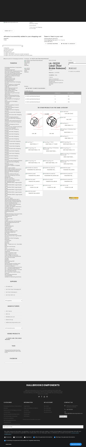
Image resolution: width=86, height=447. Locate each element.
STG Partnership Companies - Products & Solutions (12, 265)
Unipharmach (8, 227)
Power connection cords (10, 252)
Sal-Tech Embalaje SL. (11, 292)
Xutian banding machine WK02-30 (13, 201)
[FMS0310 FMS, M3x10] (34, 191)
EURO (5, 14)
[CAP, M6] (51, 121)
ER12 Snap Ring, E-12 (69, 150)
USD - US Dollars (7, 21)
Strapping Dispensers (10, 79)
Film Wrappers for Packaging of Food (12, 99)
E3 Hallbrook (9, 286)
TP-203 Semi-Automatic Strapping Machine (13, 122)
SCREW (6, 351)
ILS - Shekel (6, 16)
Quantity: (71, 62)
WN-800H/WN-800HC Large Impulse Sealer (13, 190)
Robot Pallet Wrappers (10, 89)
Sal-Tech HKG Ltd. (10, 295)
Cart (31, 22)
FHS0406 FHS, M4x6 (68, 169)
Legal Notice (27, 406)
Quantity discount (28, 91)
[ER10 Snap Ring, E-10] (34, 148)
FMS (11, 351)
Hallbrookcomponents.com (13, 322)
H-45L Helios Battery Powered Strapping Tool (12, 108)
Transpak (26, 58)
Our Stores (26, 410)
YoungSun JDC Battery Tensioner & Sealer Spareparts (16, 54)
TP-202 (19, 351)
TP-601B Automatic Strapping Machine (12, 132)
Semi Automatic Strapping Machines (13, 71)
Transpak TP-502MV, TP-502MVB (12, 165)
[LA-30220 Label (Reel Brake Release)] (35, 64)
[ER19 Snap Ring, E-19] (51, 160)
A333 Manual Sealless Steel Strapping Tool (11, 215)
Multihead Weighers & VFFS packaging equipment (11, 231)
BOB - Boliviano (7, 9)
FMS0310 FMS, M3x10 (34, 193)
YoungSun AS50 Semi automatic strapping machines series (18, 55)
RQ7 (6, 212)
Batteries (7, 260)
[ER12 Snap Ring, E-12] (69, 148)
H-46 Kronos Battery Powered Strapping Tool (12, 105)
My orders (46, 406)
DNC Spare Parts (8, 218)
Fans (6, 247)
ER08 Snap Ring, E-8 (69, 144)
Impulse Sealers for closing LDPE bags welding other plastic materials (12, 85)
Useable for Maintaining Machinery (13, 277)
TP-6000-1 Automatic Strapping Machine (12, 144)
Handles (7, 258)
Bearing (11, 350)
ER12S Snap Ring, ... (69, 157)
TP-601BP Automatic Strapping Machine (12, 110)
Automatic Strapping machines (12, 72)
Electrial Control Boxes (10, 246)
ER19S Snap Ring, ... (69, 164)
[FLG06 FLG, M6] (69, 185)
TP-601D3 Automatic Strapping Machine (12, 151)
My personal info (48, 412)
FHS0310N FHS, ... (51, 169)
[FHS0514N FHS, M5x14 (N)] (69, 179)
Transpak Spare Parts (9, 49)
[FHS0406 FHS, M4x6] (69, 167)
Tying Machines (8, 275)
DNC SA (8, 314)
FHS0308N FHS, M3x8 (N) (34, 169)
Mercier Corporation (9, 178)
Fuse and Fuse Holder (10, 257)
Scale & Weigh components (11, 255)
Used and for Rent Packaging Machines (12, 238)
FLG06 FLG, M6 (69, 187)
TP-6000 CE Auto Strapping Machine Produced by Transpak (13, 127)
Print (50, 85)
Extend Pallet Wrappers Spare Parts (13, 169)
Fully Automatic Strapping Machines (13, 73)
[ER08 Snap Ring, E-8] (69, 142)
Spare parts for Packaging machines (14, 58)
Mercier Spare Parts (8, 50)
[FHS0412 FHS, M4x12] (34, 179)
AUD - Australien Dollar (9, 6)
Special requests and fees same (12, 263)
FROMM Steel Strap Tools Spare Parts (13, 214)
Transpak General (9, 164)
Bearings (7, 243)
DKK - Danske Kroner (8, 12)
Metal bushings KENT (9, 261)
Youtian (6, 220)
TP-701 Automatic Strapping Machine (13, 160)
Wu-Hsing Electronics (10, 181)
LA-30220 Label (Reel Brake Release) (13, 339)
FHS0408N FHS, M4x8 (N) (51, 175)
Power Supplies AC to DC (10, 254)
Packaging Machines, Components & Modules (13, 68)
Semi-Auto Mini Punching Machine (13, 256)
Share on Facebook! (54, 79)
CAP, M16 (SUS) (69, 113)
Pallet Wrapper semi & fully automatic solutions (11, 91)
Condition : (52, 75)
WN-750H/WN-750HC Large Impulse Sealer (13, 188)
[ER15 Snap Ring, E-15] (34, 160)
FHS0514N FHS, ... (69, 181)
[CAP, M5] (34, 121)
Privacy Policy (27, 412)
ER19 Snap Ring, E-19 (51, 162)
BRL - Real (6, 10)
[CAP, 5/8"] (69, 117)
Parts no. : (51, 72)
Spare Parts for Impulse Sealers (12, 180)
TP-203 (16, 351)
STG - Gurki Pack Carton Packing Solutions (12, 272)
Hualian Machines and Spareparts (13, 221)
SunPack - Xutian (9, 198)
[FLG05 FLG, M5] (51, 185)
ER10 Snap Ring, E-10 (34, 150)
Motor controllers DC (10, 249)
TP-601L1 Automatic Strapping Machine (12, 137)
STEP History (26, 416)
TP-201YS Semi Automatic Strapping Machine (13, 115)
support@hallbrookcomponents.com (73, 413)
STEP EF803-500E (8, 229)
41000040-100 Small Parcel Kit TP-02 (13, 120)
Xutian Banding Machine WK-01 (12, 199)
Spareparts (7, 224)
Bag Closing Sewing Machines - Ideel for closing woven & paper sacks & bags (12, 96)
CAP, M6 (51, 133)
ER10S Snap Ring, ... (51, 151)
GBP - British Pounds (8, 15)
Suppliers (13, 281)
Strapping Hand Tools (10, 78)
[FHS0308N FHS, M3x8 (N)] (34, 167)
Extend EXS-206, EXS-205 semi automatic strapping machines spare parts (12, 175)
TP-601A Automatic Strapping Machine (12, 129)
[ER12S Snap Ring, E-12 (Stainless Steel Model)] (69, 154)
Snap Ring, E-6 (69, 138)
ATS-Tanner (9, 311)
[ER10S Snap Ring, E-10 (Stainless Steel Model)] (51, 148)
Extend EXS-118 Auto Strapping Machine (12, 172)
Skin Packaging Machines (11, 274)
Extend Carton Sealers (10, 168)
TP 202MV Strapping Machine (11, 117)
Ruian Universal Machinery (11, 234)
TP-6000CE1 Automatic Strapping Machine (12, 142)
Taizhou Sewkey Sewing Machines (13, 204)
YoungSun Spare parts (9, 52)
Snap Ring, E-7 (34, 144)
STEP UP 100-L (8, 228)
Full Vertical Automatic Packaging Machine (13, 82)
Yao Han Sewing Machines (11, 203)
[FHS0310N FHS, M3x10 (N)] (51, 167)
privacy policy (75, 432)
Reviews (26, 86)
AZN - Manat (7, 8)
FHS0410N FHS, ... (69, 175)
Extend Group (9, 319)
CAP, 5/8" (69, 119)
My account (48, 402)
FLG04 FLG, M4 (34, 187)
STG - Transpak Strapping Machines (13, 267)
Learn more (8, 444)
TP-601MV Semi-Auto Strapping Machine (12, 154)
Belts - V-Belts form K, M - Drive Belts (13, 244)
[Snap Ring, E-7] (34, 142)
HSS (13, 351)
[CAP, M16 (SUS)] (69, 111)
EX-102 (6, 217)
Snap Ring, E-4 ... (69, 132)
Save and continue (75, 444)
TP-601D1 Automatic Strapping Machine (12, 134)
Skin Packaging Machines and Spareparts (12, 223)
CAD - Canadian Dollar (9, 11)
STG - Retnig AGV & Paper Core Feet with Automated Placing (13, 270)
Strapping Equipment (10, 69)
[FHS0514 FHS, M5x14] (51, 179)
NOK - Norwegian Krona (9, 18)
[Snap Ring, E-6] (69, 136)
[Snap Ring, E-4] (69, 123)
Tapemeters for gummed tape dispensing (12, 93)
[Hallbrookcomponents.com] (16, 25)
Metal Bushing (16, 350)
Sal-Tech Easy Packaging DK (13, 289)
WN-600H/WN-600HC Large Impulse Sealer (13, 185)
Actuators (7, 241)
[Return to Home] (4, 58)
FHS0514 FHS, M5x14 (51, 181)
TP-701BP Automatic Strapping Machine (12, 162)
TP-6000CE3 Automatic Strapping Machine (13, 149)
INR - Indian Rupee (8, 17)
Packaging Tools (8, 51)
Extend (6, 166)
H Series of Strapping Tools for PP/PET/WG (12, 125)
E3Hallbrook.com (9, 177)
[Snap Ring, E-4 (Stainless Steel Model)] (69, 130)
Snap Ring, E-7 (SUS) (51, 144)
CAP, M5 (34, 133)
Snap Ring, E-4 (69, 125)
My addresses (47, 410)
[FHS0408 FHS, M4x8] (34, 173)
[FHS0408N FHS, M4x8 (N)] (51, 173)
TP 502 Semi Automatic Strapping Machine (13, 113)
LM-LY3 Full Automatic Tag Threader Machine (13, 236)
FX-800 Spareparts (9, 226)
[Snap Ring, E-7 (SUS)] (51, 142)
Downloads (26, 414)
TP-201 (6, 352)
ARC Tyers (7, 233)
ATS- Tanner (7, 197)
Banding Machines (9, 80)
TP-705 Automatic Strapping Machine (11, 156)
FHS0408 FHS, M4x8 (34, 175)
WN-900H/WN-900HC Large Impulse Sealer (13, 192)
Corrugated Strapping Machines (12, 74)
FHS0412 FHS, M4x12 (34, 181)
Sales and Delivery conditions (31, 408)
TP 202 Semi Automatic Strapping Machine (13, 119)
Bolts (6, 245)
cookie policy (7, 434)
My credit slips (47, 408)
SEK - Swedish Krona (8, 20)
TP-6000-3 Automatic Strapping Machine (12, 146)
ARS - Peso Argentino (9, 5)
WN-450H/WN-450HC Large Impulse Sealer (13, 183)
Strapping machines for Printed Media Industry (12, 76)
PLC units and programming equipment (11, 251)
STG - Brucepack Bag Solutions (12, 268)
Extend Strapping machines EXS (12, 170)
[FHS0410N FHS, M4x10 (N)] (69, 173)
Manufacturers (13, 306)
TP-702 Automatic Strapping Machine (11, 159)
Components (8, 240)
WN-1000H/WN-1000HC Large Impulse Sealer (13, 195)
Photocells (7, 262)
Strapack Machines (9, 211)
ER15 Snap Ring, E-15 (34, 162)
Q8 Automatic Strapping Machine (13, 200)
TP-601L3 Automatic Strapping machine (12, 139)
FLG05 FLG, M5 (52, 187)
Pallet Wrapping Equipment (11, 88)
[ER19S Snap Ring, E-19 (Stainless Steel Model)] (69, 161)
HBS (9, 351)
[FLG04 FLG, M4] (34, 185)
